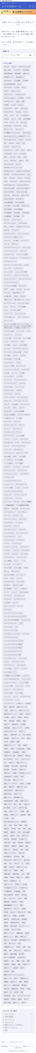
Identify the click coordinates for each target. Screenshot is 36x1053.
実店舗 (28, 783)
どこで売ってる (8, 442)
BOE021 (18, 112)
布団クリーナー (13, 811)
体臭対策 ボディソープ (10, 714)
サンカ (18, 362)
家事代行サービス (22, 787)
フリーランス (19, 522)
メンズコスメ (7, 595)
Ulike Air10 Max (25, 181)
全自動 (27, 728)
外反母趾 (14, 769)
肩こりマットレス (24, 926)
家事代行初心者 (8, 790)
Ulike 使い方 (19, 199)
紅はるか (16, 908)
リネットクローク (9, 665)
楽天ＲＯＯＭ (7, 860)
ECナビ (14, 119)
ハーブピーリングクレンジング (12, 480)
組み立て (13, 912)
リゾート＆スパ (8, 627)
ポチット (6, 571)
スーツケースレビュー (20, 380)
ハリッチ (25, 487)
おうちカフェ (22, 286)
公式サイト (22, 731)
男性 (24, 891)
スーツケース (7, 380)
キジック (13, 306)
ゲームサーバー (8, 334)
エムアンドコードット (10, 279)
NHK (19, 157)
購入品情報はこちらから (22, 11)
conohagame (25, 115)
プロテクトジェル (9, 540)
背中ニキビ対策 (16, 929)
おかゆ (12, 289)
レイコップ (26, 675)
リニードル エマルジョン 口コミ (13, 651)
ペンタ (23, 561)
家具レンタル (7, 797)
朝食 (27, 846)
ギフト (6, 310)
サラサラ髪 (17, 359)
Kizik (18, 143)
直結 (25, 898)
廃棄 (29, 815)
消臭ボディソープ (22, 867)
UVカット (7, 219)
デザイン (21, 425)
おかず (6, 289)
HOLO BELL (27, 132)
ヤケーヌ (20, 606)
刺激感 (12, 741)
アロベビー (15, 244)
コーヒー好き (7, 338)
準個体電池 (7, 874)
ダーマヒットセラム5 (24, 414)
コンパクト (7, 348)
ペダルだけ (15, 554)
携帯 (24, 828)
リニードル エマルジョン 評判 (12, 654)
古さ (5, 762)
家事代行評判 (7, 794)
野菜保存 (6, 971)
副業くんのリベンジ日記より (18, 1024)
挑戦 (15, 825)
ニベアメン (26, 467)
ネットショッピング (9, 470)
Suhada (20, 178)
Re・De (18, 164)
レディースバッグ (18, 689)
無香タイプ (20, 877)
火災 (23, 874)
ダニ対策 (19, 418)
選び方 (22, 968)
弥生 (13, 818)
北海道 (28, 748)
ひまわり (6, 508)
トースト (15, 439)
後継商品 (23, 821)
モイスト (15, 602)
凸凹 (23, 738)
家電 (16, 801)
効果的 (25, 745)
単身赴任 (20, 755)
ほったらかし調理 (9, 574)
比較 (5, 863)
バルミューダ (7, 494)
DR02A (6, 119)
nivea (6, 160)
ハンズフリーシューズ (20, 494)
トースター (7, 439)
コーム (6, 341)
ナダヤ (15, 456)
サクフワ (15, 355)
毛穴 (10, 863)
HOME (3, 1042)
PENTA (21, 160)
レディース (7, 689)
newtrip (12, 157)
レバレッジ (7, 696)
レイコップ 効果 (23, 682)
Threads (27, 178)
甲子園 (25, 884)
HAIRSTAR (7, 125)
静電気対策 (15, 988)
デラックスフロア (9, 435)
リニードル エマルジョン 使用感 (13, 644)
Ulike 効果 (16, 205)
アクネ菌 (15, 240)
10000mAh (8, 80)
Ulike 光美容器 (19, 202)
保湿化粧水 (15, 724)
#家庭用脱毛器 (8, 73)
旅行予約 (6, 839)
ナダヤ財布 (22, 456)
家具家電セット (18, 797)
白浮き (20, 898)
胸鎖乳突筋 (20, 933)
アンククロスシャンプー (11, 251)
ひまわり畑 (15, 508)
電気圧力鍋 (16, 985)
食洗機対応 (7, 995)
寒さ (20, 804)
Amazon (20, 105)
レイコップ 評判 (8, 686)
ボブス (12, 578)
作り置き (6, 717)
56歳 (23, 101)
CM (17, 115)
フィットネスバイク (9, 512)
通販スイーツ (7, 968)
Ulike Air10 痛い (9, 192)
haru (25, 125)
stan (5, 178)
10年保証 (25, 80)
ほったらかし (15, 571)
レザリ (27, 686)
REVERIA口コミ (9, 171)
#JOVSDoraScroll (24, 66)
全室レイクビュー (18, 728)
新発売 (6, 835)
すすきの (19, 390)
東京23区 (21, 853)
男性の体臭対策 (8, 895)
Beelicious (24, 108)
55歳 (17, 101)
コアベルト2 (14, 341)
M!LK (23, 150)
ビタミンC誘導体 (26, 501)
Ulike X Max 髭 (8, 199)
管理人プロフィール (28, 1046)
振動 (20, 825)
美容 (29, 912)
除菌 (20, 981)
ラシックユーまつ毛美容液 (11, 620)
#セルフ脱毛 (7, 70)
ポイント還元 (17, 567)
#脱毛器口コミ (20, 77)
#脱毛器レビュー (8, 77)
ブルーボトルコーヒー (10, 529)
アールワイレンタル (9, 233)
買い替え (21, 954)
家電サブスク (24, 801)
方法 (18, 835)
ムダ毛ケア (23, 588)
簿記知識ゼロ (7, 908)
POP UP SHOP (8, 164)
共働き (6, 734)
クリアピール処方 (9, 331)
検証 (23, 856)
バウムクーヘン (8, 484)
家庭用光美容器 (8, 801)
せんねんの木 (7, 411)
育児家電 (6, 929)
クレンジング (20, 331)
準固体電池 (16, 874)
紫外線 (6, 912)
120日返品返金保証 (9, 84)
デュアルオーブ (17, 428)
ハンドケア (18, 498)
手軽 (10, 825)
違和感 (16, 968)
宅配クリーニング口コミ (11, 783)
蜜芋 (19, 943)
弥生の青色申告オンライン (11, 821)
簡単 (21, 905)
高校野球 (6, 999)
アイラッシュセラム (23, 233)
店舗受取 (22, 815)
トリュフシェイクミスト (18, 446)
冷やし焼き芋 (26, 734)
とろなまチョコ (18, 449)
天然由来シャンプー (24, 773)
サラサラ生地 (7, 359)
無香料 (27, 877)
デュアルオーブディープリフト (12, 432)
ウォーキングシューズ (10, 261)
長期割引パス (24, 978)
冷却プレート (15, 738)
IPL (5, 143)
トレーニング (7, 449)
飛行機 (16, 992)
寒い (15, 804)
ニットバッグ (16, 467)
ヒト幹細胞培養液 (9, 505)
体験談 (21, 714)
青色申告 (6, 988)
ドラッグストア (26, 442)
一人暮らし (20, 703)
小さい (15, 808)
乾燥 (5, 707)
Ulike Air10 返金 (22, 192)
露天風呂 (24, 985)
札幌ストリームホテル (10, 853)
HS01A (21, 139)
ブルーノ (16, 526)
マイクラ (19, 578)
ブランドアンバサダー (10, 519)
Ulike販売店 (7, 216)
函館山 (28, 738)
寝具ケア (26, 804)
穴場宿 (21, 902)
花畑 (5, 943)
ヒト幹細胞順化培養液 (23, 505)
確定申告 (14, 902)
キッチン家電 (21, 306)
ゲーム (28, 331)
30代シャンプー (15, 91)
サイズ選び (7, 355)
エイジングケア (8, 272)
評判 (29, 947)
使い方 (13, 717)
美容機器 (24, 919)
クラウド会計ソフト (9, 317)
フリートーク (18, 1022)
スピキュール (7, 401)
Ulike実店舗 (7, 212)
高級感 (13, 999)
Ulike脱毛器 (25, 212)
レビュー (15, 696)
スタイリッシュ (8, 394)
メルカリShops (23, 592)
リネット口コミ (21, 665)
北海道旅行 (7, 752)
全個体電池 (7, 728)
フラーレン (7, 515)
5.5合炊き (21, 98)
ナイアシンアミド (9, 453)
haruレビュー (20, 129)
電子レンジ (7, 985)
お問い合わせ (18, 1047)
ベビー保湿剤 (7, 561)
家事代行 (11, 787)
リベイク (24, 668)
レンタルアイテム (25, 696)
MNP (5, 157)
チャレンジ (17, 421)
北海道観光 (16, 752)
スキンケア (22, 383)
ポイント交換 (7, 567)
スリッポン (7, 407)
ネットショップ (22, 470)
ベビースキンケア (9, 557)
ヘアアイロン (20, 540)
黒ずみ (24, 1002)
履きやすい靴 (23, 808)
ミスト (16, 588)
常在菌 (22, 811)
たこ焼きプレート (9, 418)
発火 (5, 898)
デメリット (7, 428)
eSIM (5, 122)
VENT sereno (22, 223)
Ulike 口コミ (25, 205)
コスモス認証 (23, 345)
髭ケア (26, 999)
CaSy (5, 115)
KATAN (11, 143)
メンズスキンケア (19, 595)
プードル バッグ (24, 508)
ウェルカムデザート (25, 258)
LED (23, 143)
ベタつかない (25, 550)
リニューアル (22, 658)
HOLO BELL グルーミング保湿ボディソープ (17, 136)
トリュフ (6, 446)
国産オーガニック (22, 762)
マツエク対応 (20, 581)
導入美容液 (7, 808)
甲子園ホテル (23, 888)
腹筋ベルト (23, 936)
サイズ (25, 352)
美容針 (23, 922)
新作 (19, 832)
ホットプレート (21, 574)
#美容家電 (17, 73)
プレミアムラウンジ (22, 533)
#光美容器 (26, 70)
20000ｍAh (8, 87)
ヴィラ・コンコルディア (11, 258)
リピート (16, 668)
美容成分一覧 (15, 919)
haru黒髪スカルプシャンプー (12, 132)
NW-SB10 (13, 160)
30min (6, 91)
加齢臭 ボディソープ (10, 745)
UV (23, 216)
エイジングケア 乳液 (21, 272)
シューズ (14, 373)
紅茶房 (23, 908)
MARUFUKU (8, 153)
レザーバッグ (19, 686)
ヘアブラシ (7, 550)
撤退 (29, 828)
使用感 (20, 717)
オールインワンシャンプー (11, 282)
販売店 (6, 954)
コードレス (18, 334)
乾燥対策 (11, 707)
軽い (13, 961)
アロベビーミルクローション (12, 247)
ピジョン (16, 501)
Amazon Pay (8, 108)
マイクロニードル (9, 581)
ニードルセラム (8, 460)
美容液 (6, 922)
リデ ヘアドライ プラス (10, 630)
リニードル (26, 634)
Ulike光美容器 (18, 209)
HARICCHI (17, 125)
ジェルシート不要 (9, 366)
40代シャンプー (8, 94)
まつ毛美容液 (7, 588)
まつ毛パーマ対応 (18, 585)
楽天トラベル (17, 860)
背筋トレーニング (9, 933)
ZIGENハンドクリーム (22, 226)
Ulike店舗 (16, 212)
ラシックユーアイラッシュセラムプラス (15, 616)
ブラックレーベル (18, 515)
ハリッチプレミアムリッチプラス (13, 491)
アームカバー (15, 230)
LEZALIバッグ (16, 146)
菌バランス (12, 943)
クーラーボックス (20, 313)
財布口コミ (27, 950)
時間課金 (6, 846)
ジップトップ (25, 369)
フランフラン (22, 519)
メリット (6, 592)
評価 (24, 947)
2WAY (23, 87)
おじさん (19, 289)
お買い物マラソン (19, 299)
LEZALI (6, 146)
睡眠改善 (6, 902)
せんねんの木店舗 (19, 411)
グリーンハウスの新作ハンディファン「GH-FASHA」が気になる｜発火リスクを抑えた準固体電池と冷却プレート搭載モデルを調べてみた (17, 326)
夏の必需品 (15, 766)
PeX (27, 160)
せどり (15, 407)
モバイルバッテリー (9, 606)
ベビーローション (21, 557)
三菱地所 (27, 703)
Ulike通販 (16, 216)
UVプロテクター (16, 219)
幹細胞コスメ (14, 815)
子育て (22, 776)
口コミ (17, 759)
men (15, 153)
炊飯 (28, 874)
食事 (22, 992)
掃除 (26, 825)
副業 (18, 741)
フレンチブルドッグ (9, 536)
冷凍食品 (6, 738)
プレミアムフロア (9, 533)
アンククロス (26, 247)
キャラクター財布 (15, 310)
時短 (14, 842)
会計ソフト (14, 710)
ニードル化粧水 (8, 463)
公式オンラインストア (10, 731)
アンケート (23, 251)
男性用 (17, 895)
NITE (25, 157)
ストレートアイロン (9, 397)
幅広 (28, 811)
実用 (5, 787)
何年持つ (28, 714)
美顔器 (6, 926)
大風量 (15, 773)
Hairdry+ (24, 122)
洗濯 (5, 867)
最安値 (21, 846)
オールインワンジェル (25, 279)
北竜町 (23, 752)
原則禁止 (27, 755)
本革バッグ (7, 849)
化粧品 (6, 748)
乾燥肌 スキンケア (22, 707)
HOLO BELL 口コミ (10, 139)
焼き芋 (6, 881)
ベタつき (6, 554)
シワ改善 (21, 373)
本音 (21, 849)
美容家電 (21, 915)
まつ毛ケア (7, 585)
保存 (5, 721)
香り (14, 995)
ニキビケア (7, 467)
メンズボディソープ (19, 599)
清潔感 (16, 870)
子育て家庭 (7, 780)
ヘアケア (6, 543)
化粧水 (12, 748)
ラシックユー (7, 609)
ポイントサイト (17, 564)
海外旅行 (11, 867)
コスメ (15, 345)
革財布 (6, 992)
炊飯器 (6, 877)
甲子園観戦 (17, 891)
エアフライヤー (18, 268)
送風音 (13, 964)
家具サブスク (17, 794)
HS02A (28, 139)
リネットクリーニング (18, 661)
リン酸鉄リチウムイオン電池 (12, 675)
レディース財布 (8, 693)
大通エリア (22, 769)
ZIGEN (12, 226)
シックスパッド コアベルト (11, 369)
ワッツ (17, 700)
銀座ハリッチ (7, 978)
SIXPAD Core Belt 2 (18, 174)
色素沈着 (14, 940)
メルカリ (14, 592)
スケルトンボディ (9, 390)
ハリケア (17, 487)
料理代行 (13, 832)
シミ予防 (6, 373)
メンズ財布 (7, 602)
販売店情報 (14, 954)
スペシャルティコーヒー (21, 401)
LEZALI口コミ (8, 150)
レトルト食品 (19, 693)
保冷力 (26, 717)
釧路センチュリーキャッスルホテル (14, 974)
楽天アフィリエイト (18, 1027)
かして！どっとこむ (9, 303)
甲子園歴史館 (7, 891)
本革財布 (15, 849)
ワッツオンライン (9, 703)
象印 (10, 950)
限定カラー (14, 981)
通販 (19, 964)
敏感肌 (6, 832)
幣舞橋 (6, 815)
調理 (5, 950)
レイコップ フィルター (10, 682)
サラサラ (22, 355)
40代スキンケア (20, 94)
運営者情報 (4, 1046)
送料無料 (6, 964)
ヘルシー (16, 561)
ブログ (20, 536)
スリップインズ (24, 404)
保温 (24, 721)
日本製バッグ (23, 839)
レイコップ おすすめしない (11, 679)
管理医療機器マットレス (11, 905)
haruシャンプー (8, 129)
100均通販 (17, 80)
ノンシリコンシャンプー (11, 474)
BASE (16, 108)
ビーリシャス (7, 501)
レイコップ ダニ (26, 679)
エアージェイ (7, 268)
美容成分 (6, 919)
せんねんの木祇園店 (9, 414)
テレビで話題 (20, 435)
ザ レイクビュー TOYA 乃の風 (12, 352)
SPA (29, 174)
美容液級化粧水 (15, 922)
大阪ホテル (7, 773)
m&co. (29, 150)
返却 (23, 961)
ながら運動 (7, 456)
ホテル (6, 578)
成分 (5, 825)
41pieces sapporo (9, 98)
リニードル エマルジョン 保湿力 (13, 647)
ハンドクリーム (18, 1019)
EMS (19, 119)
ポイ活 (26, 567)
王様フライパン (8, 884)
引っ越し (6, 818)
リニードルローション (10, 658)
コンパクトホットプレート (20, 348)
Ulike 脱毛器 (7, 209)
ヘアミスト (16, 550)
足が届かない (21, 957)
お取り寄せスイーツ (18, 292)
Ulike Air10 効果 (9, 188)
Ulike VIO (15, 195)
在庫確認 (6, 766)
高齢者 (20, 999)
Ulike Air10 (13, 181)
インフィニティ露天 (22, 254)
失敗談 (16, 776)
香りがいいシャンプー (24, 995)
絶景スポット (21, 912)
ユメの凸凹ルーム (11, 6)
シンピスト (20, 376)
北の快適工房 (20, 748)
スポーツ (6, 404)
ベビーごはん (24, 554)
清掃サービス (7, 870)
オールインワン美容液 (10, 286)
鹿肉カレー (16, 1002)
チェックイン (7, 421)
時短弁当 (28, 842)
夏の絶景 (6, 769)
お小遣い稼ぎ (7, 296)
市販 (5, 811)
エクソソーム (7, 275)
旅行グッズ (25, 835)
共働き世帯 (14, 734)
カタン (6, 306)
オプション (7, 292)
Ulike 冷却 (7, 205)
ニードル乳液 (19, 460)
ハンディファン (8, 498)
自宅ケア (6, 940)
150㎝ (19, 84)
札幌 (27, 849)
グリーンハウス (8, 320)
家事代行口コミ (19, 790)
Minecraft (23, 153)
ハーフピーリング (9, 477)
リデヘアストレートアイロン (12, 634)
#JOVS (14, 66)
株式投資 (16, 856)
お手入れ (22, 296)
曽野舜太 (14, 846)
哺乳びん (11, 762)
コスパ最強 (7, 345)
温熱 (21, 870)
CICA (11, 115)
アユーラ (6, 244)
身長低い (6, 961)
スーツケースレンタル (10, 383)
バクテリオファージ (20, 484)
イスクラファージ (9, 254)
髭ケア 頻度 (7, 1002)
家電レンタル (7, 804)
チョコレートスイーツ (10, 425)
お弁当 (16, 296)
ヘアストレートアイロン (11, 547)
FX (17, 122)
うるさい (26, 265)
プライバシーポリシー (15, 1046)
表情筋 (18, 947)
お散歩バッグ (7, 299)
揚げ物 (13, 828)
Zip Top (6, 230)
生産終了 (17, 884)
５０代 (28, 98)
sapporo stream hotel (23, 171)
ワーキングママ (8, 700)
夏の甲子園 (23, 766)
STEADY (12, 178)
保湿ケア (6, 724)
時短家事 (20, 842)
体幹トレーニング (24, 710)
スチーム (17, 394)
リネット (6, 661)
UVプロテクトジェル (10, 223)
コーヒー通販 (26, 338)
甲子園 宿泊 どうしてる (10, 888)
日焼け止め (7, 842)
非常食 (22, 988)
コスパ (22, 341)
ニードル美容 (19, 463)
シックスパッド (21, 366)
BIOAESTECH (8, 112)
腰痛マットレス (8, 936)
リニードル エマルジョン (11, 637)
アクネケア (7, 240)
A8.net (13, 105)
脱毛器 (27, 933)
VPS (5, 226)
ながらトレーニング (22, 453)
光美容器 (22, 724)
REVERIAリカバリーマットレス (13, 167)
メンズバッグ (7, 599)
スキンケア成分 (8, 387)
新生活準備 (26, 832)
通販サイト (26, 964)
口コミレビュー (26, 759)
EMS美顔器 (27, 119)
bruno (25, 112)
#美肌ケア (26, 73)
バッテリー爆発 (8, 487)
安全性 (22, 783)
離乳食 (26, 981)
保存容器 (11, 721)
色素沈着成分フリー (24, 940)
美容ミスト (7, 915)
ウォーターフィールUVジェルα (12, 265)
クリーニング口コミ (23, 317)
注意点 (28, 863)
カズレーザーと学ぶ (23, 303)
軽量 (18, 961)
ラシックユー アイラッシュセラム (13, 613)
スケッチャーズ (19, 387)
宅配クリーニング (18, 780)
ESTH (12, 122)
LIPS (17, 150)
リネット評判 (7, 668)
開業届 (6, 981)
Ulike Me (7, 195)
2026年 (16, 87)
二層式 (6, 710)
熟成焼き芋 (14, 881)
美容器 (15, 915)
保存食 (18, 721)
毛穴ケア (16, 863)
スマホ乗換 (15, 404)
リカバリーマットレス (10, 623)
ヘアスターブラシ (17, 543)
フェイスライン (22, 512)
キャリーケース (8, 313)
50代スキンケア (8, 101)
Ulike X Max (25, 195)
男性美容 (24, 895)
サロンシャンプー (9, 362)
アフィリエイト (24, 240)
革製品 (28, 988)
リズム (21, 623)
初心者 (6, 741)
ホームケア (7, 564)
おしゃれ (26, 289)
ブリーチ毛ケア (8, 522)
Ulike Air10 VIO (9, 185)
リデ (16, 627)
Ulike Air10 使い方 (23, 185)
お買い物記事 (18, 1016)
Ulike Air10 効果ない (23, 188)
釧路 (13, 971)
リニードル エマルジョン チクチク (13, 641)
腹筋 (16, 936)
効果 (19, 745)
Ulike (5, 181)
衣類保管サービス (9, 947)
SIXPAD (6, 174)
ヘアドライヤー (24, 547)
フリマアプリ (7, 526)
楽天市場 (26, 860)
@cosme (6, 66)
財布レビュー (18, 950)
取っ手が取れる (8, 759)
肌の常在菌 (14, 926)
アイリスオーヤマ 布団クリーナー (13, 237)
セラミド (21, 407)
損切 (19, 828)
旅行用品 (14, 839)
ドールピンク (24, 439)
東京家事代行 (7, 856)
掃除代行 (6, 828)
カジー (28, 299)
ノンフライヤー (24, 474)
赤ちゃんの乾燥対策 (9, 957)
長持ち (16, 978)
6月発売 (6, 105)
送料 (28, 961)
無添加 (12, 877)
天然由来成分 (7, 776)
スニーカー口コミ (23, 397)
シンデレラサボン (9, 376)
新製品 (12, 835)
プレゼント (22, 529)
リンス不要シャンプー (10, 672)
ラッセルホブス (25, 620)
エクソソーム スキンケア (21, 275)
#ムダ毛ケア (17, 70)
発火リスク (12, 898)
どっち (17, 442)
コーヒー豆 (17, 338)
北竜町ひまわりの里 (9, 755)
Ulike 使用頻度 (8, 202)
